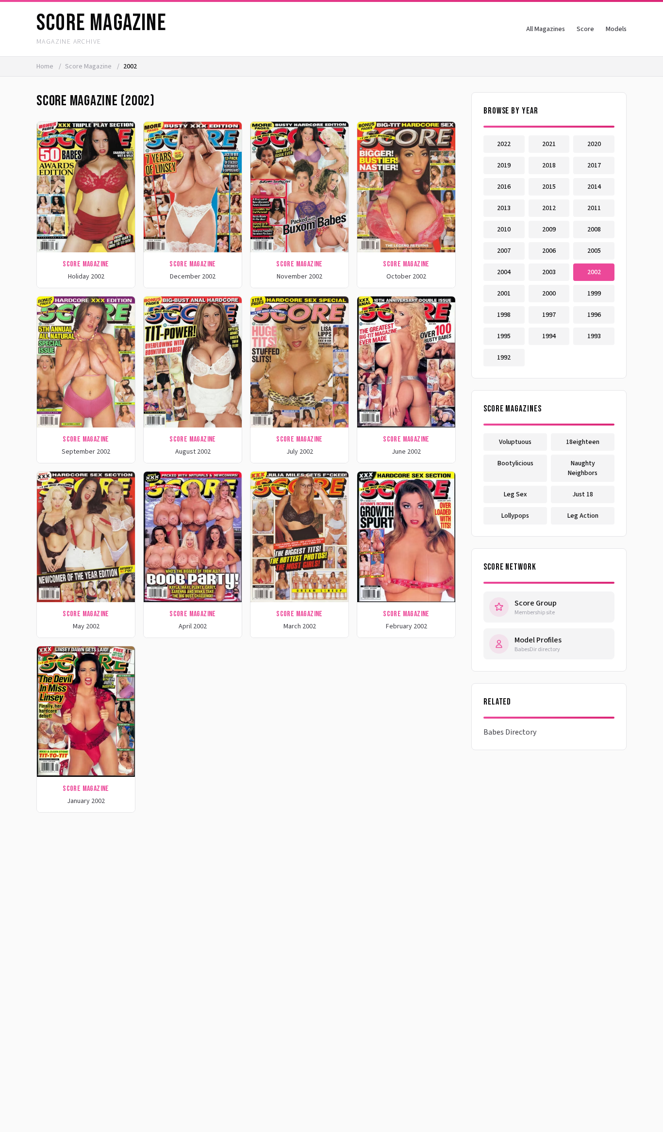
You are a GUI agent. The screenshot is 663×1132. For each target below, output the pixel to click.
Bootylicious (515, 463)
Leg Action (582, 516)
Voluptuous (515, 442)
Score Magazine (89, 66)
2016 (504, 187)
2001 (504, 293)
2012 (549, 208)
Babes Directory (509, 732)
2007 (504, 251)
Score (585, 29)
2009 (549, 229)
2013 (504, 208)
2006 (549, 251)
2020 (594, 144)
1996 (594, 315)
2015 (549, 187)
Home (44, 66)
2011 (594, 208)
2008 (594, 229)
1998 (504, 315)
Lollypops (515, 516)
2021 (549, 144)
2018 (549, 165)
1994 (549, 336)
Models (616, 29)
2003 (549, 272)
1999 (594, 293)
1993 (594, 336)
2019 (504, 165)
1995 (504, 336)
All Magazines (545, 29)
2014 (594, 187)
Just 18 (582, 494)
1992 (504, 357)
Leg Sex (515, 494)
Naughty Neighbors (582, 468)
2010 (504, 229)
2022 (504, 144)
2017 (594, 165)
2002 (594, 272)
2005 (594, 251)
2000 (549, 293)
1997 (549, 315)
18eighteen (582, 442)
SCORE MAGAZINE (101, 23)
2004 (504, 272)
